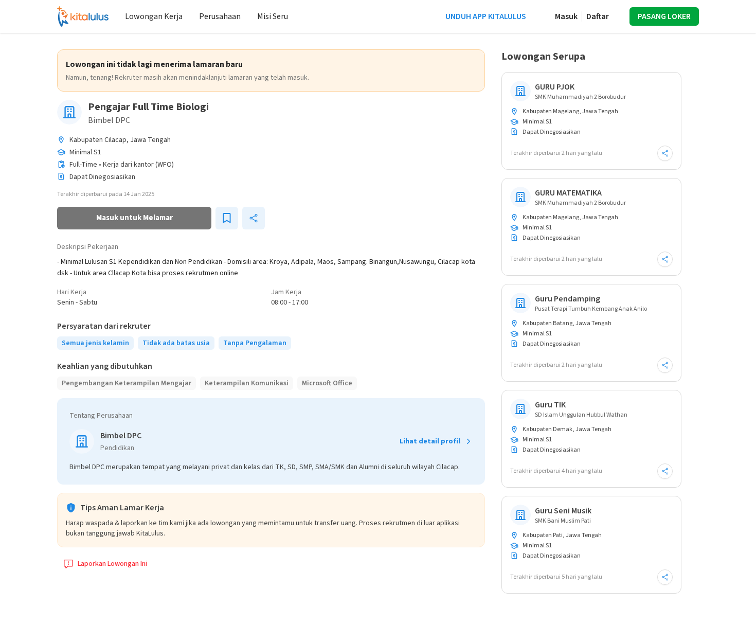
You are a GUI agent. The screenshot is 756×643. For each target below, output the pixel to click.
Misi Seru (272, 16)
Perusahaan (220, 16)
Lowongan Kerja (154, 16)
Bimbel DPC (109, 120)
